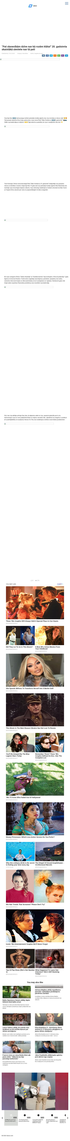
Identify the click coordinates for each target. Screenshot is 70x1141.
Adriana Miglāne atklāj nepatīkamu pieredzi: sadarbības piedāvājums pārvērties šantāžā (48, 991)
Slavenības (25, 53)
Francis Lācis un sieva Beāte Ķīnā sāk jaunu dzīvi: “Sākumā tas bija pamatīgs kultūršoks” (16, 1057)
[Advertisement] (35, 28)
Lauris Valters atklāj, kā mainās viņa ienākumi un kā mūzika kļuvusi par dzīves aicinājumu (16, 1029)
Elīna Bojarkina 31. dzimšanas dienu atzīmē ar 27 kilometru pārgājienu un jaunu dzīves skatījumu (48, 1029)
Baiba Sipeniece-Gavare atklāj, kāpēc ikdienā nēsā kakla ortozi (16, 1001)
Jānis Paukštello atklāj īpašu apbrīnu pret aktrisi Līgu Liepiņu (48, 1056)
